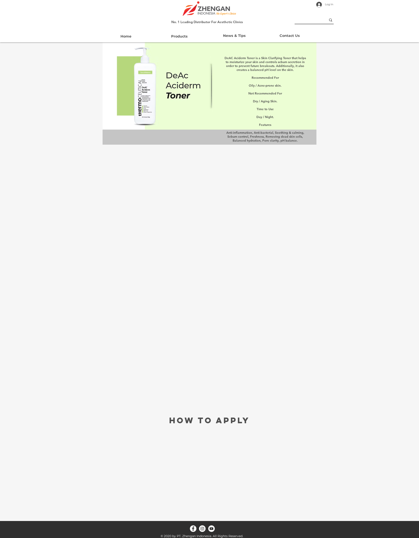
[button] (179, 36)
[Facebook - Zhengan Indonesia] (193, 528)
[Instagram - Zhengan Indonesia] (202, 528)
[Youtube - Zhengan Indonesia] (211, 528)
